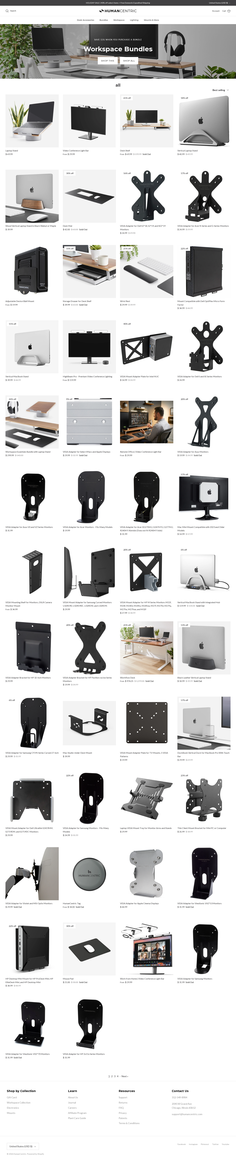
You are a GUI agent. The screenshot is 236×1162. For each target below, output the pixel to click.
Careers (72, 1107)
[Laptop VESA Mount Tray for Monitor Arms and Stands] (146, 798)
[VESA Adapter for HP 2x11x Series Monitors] (89, 1024)
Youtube (225, 1144)
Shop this (107, 60)
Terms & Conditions (129, 1123)
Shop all (129, 60)
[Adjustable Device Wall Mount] (32, 271)
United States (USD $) (218, 3)
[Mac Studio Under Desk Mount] (89, 723)
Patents (123, 1118)
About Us (73, 1097)
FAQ (121, 1107)
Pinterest (205, 1144)
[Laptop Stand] (32, 121)
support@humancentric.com (187, 1114)
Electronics (13, 1107)
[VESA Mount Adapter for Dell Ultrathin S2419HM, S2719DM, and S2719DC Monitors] (32, 798)
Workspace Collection (18, 1102)
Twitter (215, 1144)
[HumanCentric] (118, 10)
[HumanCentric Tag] (89, 873)
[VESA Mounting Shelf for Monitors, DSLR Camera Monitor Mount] (32, 572)
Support (123, 1097)
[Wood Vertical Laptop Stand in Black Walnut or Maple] (32, 196)
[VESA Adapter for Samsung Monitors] (204, 949)
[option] (118, 51)
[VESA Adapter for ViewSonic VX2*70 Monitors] (32, 1024)
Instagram (193, 1144)
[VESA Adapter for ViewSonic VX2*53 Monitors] (204, 873)
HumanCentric (20, 1154)
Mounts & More (151, 20)
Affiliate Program (77, 1112)
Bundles (104, 20)
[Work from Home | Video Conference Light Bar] (146, 949)
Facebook (182, 1144)
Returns (123, 1102)
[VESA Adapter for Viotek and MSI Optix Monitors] (32, 873)
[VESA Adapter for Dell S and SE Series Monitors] (204, 346)
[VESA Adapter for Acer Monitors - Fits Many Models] (89, 497)
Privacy (123, 1112)
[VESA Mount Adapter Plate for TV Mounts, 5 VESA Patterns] (146, 723)
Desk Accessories (85, 20)
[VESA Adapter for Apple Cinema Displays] (146, 873)
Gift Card (12, 1097)
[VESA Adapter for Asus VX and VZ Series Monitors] (32, 497)
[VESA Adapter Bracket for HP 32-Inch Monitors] (32, 648)
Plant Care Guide (77, 1118)
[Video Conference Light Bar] (89, 121)
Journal (72, 1102)
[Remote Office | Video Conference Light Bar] (146, 422)
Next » (124, 1076)
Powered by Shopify (35, 1154)
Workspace (119, 20)
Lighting (134, 20)
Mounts (11, 1112)
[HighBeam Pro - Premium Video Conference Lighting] (89, 346)
